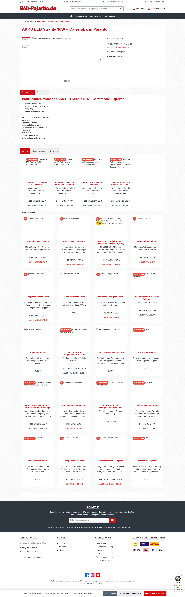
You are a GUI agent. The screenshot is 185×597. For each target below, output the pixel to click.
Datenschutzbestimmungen (66, 527)
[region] (62, 60)
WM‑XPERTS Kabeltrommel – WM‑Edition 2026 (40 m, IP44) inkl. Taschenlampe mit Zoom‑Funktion (110, 242)
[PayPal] (153, 550)
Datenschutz (101, 543)
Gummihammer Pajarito (38, 241)
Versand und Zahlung (104, 547)
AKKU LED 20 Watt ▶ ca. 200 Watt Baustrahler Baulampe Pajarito (37, 183)
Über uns (62, 550)
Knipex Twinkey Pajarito (74, 241)
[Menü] (181, 576)
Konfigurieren (110, 593)
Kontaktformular (38, 557)
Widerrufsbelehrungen (104, 557)
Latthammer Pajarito (38, 352)
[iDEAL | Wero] (135, 544)
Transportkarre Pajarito (37, 461)
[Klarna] (145, 550)
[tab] (27, 92)
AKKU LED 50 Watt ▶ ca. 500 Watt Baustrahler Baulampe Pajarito (92, 183)
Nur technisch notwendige (130, 593)
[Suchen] (121, 8)
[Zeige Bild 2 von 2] (69, 81)
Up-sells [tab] (25, 151)
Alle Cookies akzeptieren (155, 593)
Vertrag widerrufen (103, 560)
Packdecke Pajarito (147, 352)
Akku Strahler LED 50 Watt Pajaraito (147, 298)
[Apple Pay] (161, 550)
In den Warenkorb (38, 267)
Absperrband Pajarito (74, 461)
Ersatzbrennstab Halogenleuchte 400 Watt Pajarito (74, 353)
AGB (100, 527)
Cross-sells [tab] (54, 151)
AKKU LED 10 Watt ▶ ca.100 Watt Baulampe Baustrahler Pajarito (65, 183)
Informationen (103, 538)
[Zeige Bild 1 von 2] (65, 81)
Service (61, 538)
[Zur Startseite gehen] (38, 8)
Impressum (100, 550)
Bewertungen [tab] (42, 92)
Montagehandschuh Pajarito (74, 405)
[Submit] (112, 520)
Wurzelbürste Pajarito (147, 241)
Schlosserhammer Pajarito (111, 461)
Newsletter (63, 547)
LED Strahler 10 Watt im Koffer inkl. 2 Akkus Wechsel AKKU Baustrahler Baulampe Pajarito (120, 183)
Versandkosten (86, 581)
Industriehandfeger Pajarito (110, 297)
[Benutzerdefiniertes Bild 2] (154, 544)
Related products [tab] (38, 151)
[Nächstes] (100, 60)
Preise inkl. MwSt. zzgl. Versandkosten (118, 47)
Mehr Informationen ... (86, 593)
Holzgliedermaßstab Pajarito (111, 352)
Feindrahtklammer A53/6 (147, 405)
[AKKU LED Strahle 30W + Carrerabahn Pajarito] (67, 60)
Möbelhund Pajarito (147, 461)
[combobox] (94, 8)
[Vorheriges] (33, 60)
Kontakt (62, 543)
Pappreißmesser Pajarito (38, 297)
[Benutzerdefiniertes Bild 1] (144, 544)
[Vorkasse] (136, 550)
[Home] (71, 16)
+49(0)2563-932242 (29, 547)
